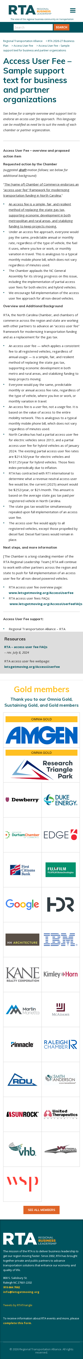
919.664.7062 (11, 1287)
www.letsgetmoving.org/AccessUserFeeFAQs (46, 604)
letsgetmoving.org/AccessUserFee (32, 666)
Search (61, 27)
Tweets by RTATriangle (17, 1305)
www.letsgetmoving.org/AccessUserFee (41, 593)
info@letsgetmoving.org (21, 1292)
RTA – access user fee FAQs (25, 647)
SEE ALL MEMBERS (41, 1210)
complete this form (17, 1323)
